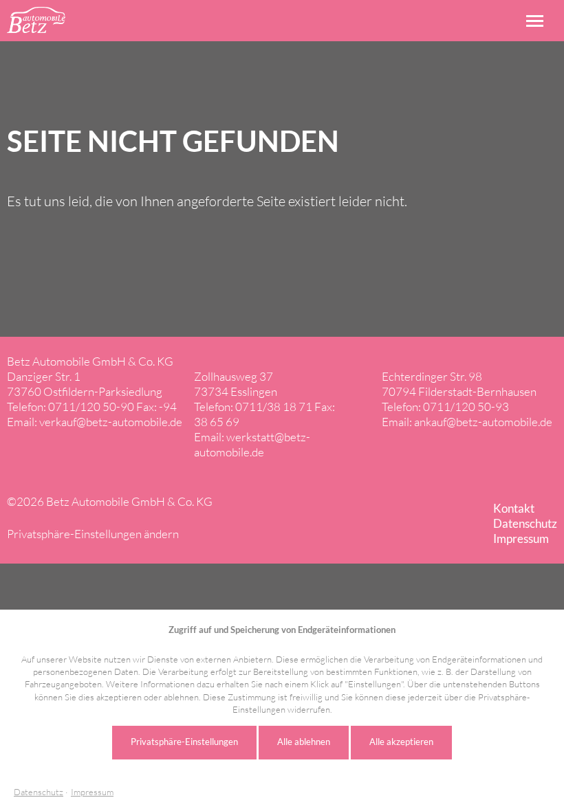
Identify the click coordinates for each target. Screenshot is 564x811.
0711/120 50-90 (91, 406)
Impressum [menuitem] (521, 538)
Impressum (92, 792)
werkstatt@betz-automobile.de (252, 444)
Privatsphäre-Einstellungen (184, 741)
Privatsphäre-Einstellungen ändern (93, 533)
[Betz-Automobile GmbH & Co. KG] (36, 20)
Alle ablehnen (303, 741)
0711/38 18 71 (273, 406)
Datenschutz (38, 792)
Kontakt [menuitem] (513, 508)
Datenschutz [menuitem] (525, 523)
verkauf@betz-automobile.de (110, 421)
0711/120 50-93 (466, 406)
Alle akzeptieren (401, 741)
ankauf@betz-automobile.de (483, 421)
